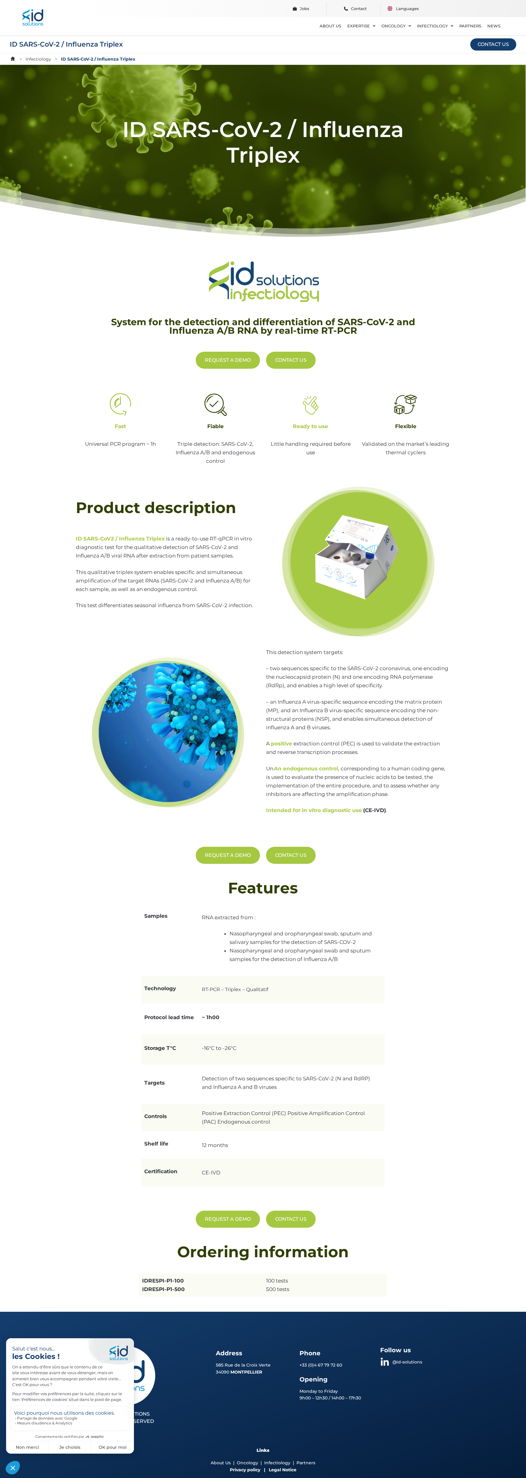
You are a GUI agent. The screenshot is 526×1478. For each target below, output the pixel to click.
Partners (305, 1463)
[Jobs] (295, 9)
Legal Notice (282, 1470)
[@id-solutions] (384, 1362)
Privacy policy (245, 1470)
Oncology (247, 1463)
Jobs (304, 8)
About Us (221, 1463)
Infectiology (38, 59)
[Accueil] (13, 59)
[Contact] (346, 9)
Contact (358, 8)
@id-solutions (407, 1362)
